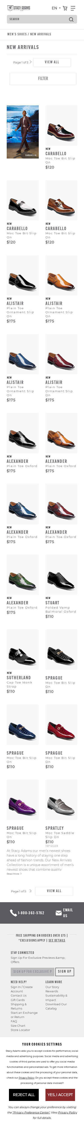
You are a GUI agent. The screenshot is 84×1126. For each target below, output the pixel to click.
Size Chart (18, 1025)
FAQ (14, 1021)
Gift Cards (18, 1000)
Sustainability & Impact (56, 997)
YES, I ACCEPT (60, 1095)
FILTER (43, 79)
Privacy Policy (26, 1077)
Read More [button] (13, 873)
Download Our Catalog (56, 1006)
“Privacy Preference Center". (31, 1112)
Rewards (51, 991)
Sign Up (65, 972)
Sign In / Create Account (22, 989)
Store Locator (20, 1030)
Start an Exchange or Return (24, 1015)
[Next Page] (30, 62)
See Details (57, 940)
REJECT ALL (23, 1095)
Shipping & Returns (19, 1006)
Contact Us (18, 995)
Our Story (52, 987)
